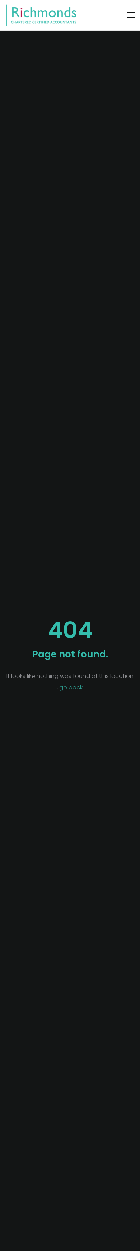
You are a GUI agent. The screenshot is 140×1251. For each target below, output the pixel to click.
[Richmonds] (41, 15)
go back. (71, 687)
